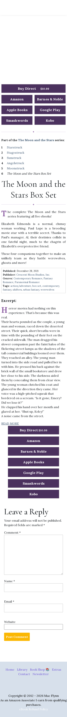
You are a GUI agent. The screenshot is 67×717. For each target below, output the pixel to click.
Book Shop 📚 (39, 669)
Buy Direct (33, 88)
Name (9, 581)
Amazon (17, 99)
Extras (56, 669)
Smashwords (17, 120)
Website (9, 622)
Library (22, 669)
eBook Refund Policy (33, 709)
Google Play (50, 110)
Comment (12, 532)
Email (9, 601)
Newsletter (41, 674)
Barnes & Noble (50, 99)
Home (10, 669)
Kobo (50, 120)
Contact (24, 674)
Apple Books (17, 110)
